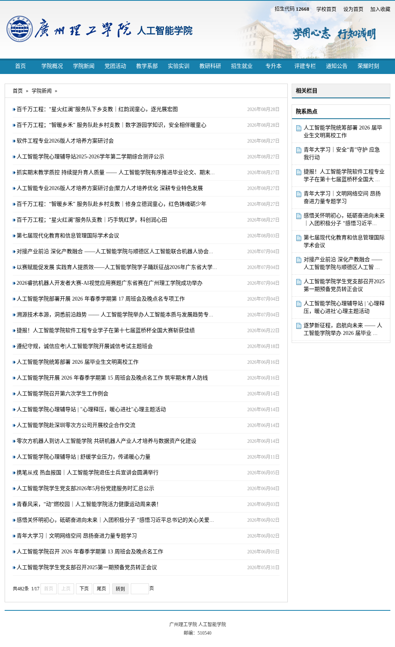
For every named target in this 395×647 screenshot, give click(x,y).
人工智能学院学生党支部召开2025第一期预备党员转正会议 (344, 285)
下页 (84, 589)
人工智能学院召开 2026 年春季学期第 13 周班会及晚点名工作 (90, 552)
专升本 (273, 66)
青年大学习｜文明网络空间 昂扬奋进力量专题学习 (342, 197)
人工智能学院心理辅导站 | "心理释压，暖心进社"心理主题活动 (91, 409)
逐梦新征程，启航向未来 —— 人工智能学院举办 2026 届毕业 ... (343, 329)
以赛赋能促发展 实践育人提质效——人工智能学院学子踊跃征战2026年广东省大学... (117, 267)
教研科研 (210, 66)
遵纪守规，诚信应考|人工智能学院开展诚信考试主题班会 (85, 346)
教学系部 (147, 66)
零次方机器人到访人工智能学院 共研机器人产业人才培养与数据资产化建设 (106, 441)
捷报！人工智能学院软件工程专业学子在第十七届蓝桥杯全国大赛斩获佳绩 (106, 330)
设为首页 (353, 9)
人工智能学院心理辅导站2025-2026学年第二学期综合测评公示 (90, 157)
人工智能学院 (164, 31)
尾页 (101, 589)
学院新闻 (84, 66)
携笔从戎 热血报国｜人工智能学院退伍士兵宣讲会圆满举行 (88, 473)
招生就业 (242, 66)
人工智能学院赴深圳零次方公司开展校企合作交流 (76, 425)
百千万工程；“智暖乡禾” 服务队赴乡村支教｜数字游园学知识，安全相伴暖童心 (111, 125)
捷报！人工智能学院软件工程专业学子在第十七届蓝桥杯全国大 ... (344, 175)
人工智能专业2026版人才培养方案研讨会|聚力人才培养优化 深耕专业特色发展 (110, 188)
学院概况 (52, 66)
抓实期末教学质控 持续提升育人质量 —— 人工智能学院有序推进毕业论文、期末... (116, 172)
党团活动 (115, 66)
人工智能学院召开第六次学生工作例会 (62, 394)
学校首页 (326, 9)
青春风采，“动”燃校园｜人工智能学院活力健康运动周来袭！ (89, 504)
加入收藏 (380, 9)
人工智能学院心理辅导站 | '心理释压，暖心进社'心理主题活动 (344, 307)
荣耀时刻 (368, 66)
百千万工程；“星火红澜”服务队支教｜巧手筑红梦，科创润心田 (92, 220)
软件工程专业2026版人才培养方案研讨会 (65, 141)
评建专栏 (305, 66)
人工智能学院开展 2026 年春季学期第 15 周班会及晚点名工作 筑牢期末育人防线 (112, 378)
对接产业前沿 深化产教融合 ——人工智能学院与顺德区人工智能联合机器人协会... (115, 251)
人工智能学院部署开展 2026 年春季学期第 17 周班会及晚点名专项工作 (101, 299)
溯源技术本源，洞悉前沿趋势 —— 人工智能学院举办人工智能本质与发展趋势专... (115, 315)
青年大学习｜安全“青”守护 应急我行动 (342, 153)
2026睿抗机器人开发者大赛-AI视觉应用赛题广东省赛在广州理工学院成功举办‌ (110, 283)
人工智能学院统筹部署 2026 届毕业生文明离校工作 (343, 131)
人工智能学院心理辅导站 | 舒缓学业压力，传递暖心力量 (83, 457)
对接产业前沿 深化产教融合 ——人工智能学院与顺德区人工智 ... (343, 263)
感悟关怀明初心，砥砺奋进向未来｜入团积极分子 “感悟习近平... (344, 219)
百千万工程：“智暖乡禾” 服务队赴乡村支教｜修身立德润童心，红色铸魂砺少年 (111, 204)
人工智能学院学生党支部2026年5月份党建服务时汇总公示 (85, 488)
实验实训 (178, 66)
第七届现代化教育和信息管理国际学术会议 (344, 241)
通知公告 (337, 66)
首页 (20, 66)
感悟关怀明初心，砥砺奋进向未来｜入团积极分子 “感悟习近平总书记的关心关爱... (115, 520)
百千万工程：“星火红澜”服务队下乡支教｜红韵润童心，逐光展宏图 (97, 109)
